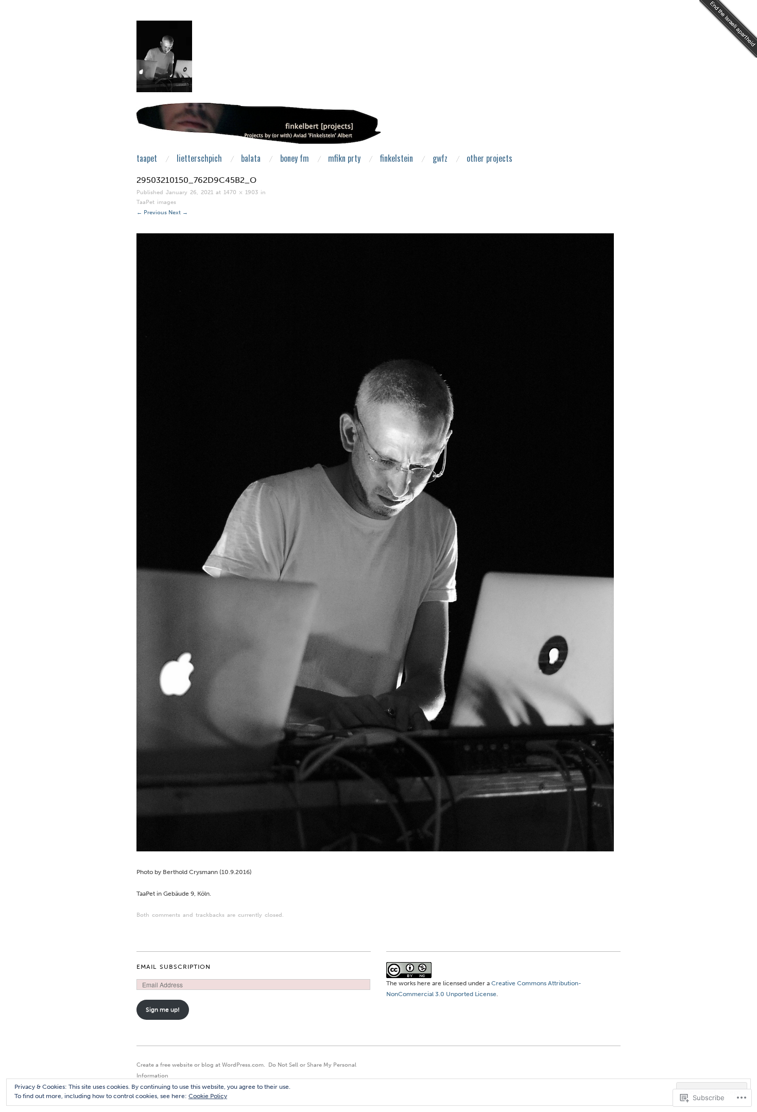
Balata (251, 158)
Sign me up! (163, 1009)
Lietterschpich (199, 158)
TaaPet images (156, 202)
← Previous (151, 212)
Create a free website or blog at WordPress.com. (200, 1065)
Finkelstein (396, 158)
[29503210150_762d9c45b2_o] (375, 541)
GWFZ (440, 158)
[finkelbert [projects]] (258, 127)
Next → (178, 212)
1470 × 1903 (240, 192)
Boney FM (294, 158)
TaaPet (146, 158)
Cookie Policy (207, 1096)
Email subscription (173, 966)
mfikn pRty (344, 158)
